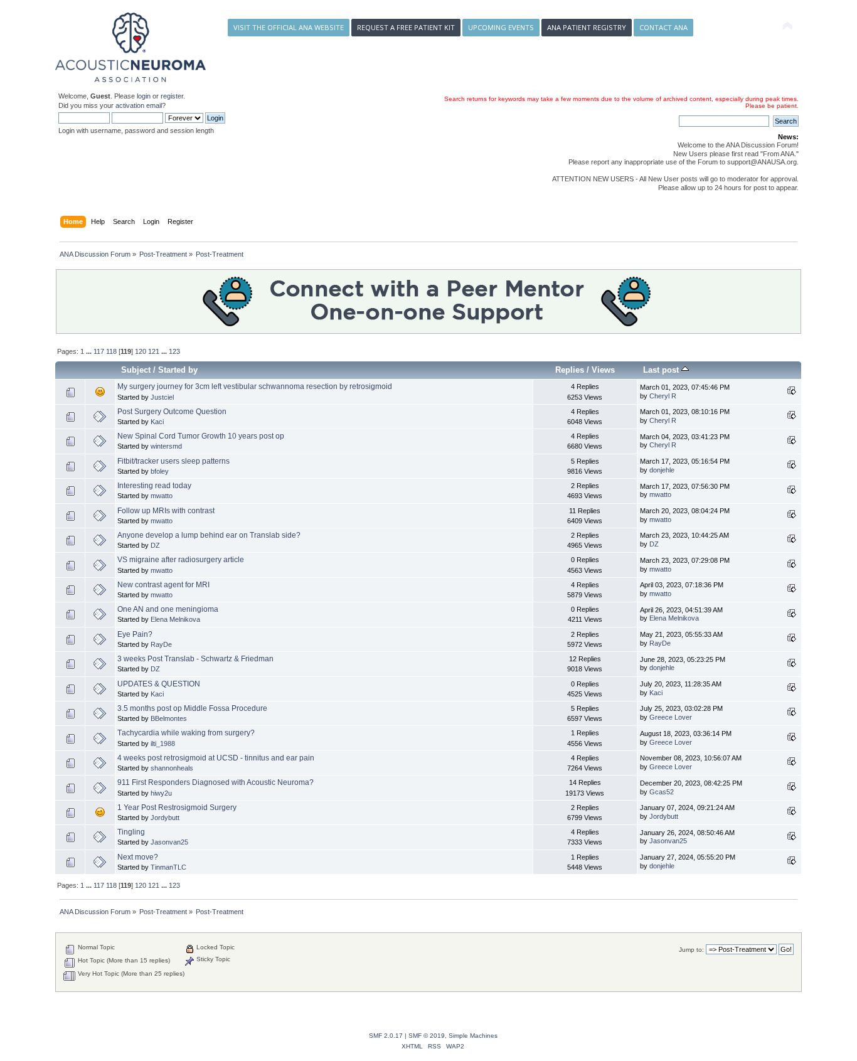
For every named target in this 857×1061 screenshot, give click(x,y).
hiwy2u (161, 793)
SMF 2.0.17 (386, 1035)
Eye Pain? (134, 634)
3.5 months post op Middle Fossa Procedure (192, 708)
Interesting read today (154, 485)
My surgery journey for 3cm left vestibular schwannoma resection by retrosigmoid (254, 386)
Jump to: (691, 949)
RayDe (161, 644)
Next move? (137, 857)
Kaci (157, 421)
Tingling (131, 832)
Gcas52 (661, 792)
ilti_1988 (163, 743)
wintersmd (166, 446)
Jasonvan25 (169, 842)
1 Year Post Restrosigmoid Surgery (177, 807)
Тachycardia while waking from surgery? (186, 732)
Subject (136, 370)
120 (140, 351)
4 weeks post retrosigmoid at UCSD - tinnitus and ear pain (215, 758)
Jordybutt (165, 817)
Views (603, 370)
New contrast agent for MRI (163, 584)
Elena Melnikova (175, 619)
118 (111, 351)
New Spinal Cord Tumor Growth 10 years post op (200, 436)
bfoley (160, 471)
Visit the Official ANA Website (288, 27)
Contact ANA (663, 27)
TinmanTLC (168, 867)
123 (174, 351)
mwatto (162, 495)
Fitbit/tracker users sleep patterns (173, 461)
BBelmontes (169, 718)
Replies (569, 370)
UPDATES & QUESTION (158, 684)
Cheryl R (662, 396)
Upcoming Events (501, 27)
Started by (178, 370)
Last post (662, 370)
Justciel (162, 397)
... (89, 351)
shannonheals (172, 768)
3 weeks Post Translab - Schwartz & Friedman (195, 658)
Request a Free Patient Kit (406, 27)
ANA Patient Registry (586, 27)
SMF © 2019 (426, 1035)
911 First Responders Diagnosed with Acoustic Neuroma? (215, 782)
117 (98, 351)
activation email (138, 105)
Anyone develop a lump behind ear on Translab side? (209, 535)
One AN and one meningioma (167, 609)
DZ (155, 545)
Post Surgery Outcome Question (171, 411)
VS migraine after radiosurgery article (180, 559)
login (144, 96)
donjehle (661, 470)
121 (153, 351)
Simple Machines (473, 1035)
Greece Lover (670, 717)
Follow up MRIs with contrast (166, 510)
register (172, 96)
